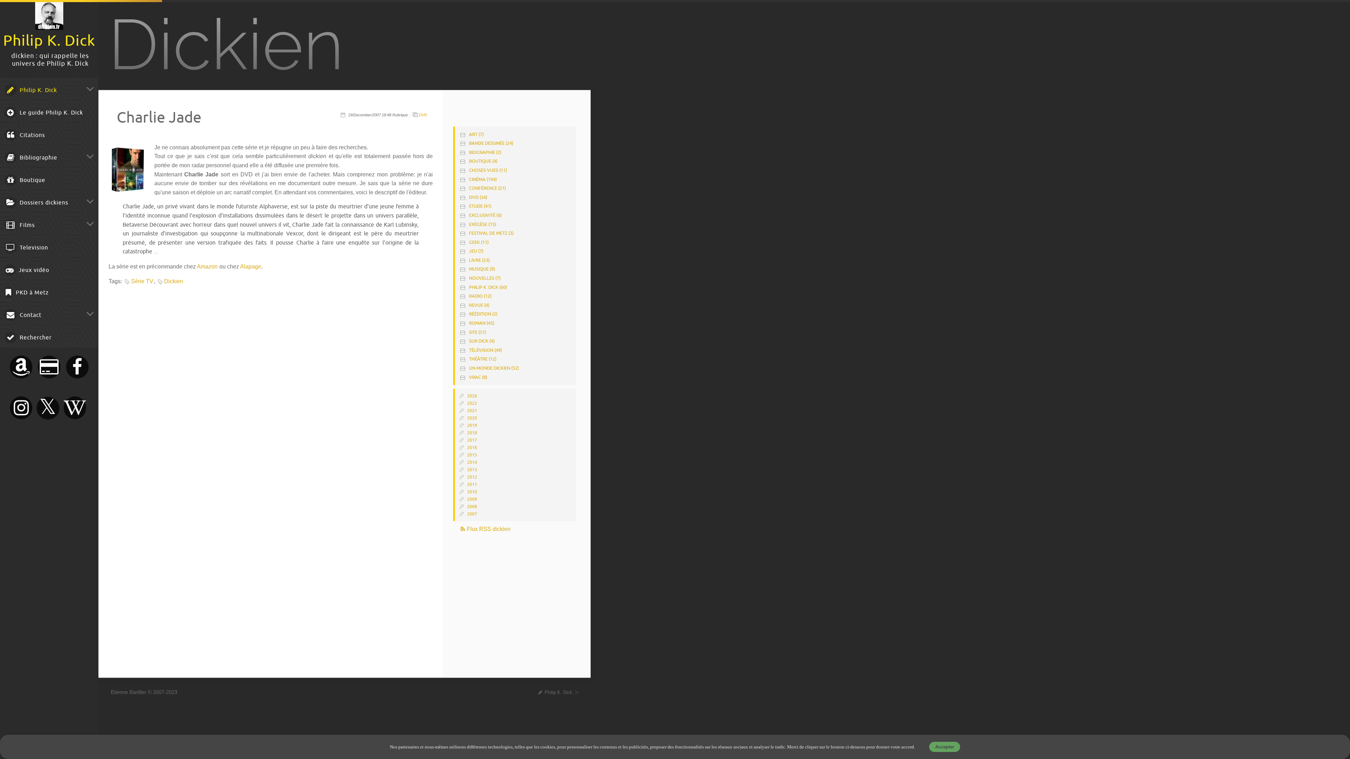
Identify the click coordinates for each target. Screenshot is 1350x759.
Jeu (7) (476, 251)
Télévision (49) (485, 350)
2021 (472, 411)
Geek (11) (479, 242)
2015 (472, 455)
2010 (472, 492)
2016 (472, 447)
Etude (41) (480, 206)
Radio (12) (480, 296)
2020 (472, 418)
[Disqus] (270, 384)
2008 (472, 507)
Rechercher (35, 337)
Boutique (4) (483, 161)
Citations (31, 135)
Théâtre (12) (482, 359)
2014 (472, 462)
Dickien (173, 281)
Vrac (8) (478, 377)
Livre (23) (479, 260)
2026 (472, 396)
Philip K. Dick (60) (488, 287)
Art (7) (476, 134)
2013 (472, 470)
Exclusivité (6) (485, 215)
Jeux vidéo (33, 270)
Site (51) (477, 332)
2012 (472, 477)
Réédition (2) (483, 314)
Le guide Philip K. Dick (50, 112)
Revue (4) (479, 305)
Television (33, 247)
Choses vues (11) (488, 170)
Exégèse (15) (482, 224)
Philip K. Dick (37, 90)
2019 (472, 425)
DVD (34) (478, 197)
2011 (472, 484)
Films (26, 225)
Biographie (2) (485, 152)
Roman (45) (481, 323)
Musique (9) (482, 269)
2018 (472, 433)
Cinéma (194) (483, 179)
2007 (472, 514)
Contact (29, 315)
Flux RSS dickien (487, 529)
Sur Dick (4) (482, 341)
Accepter (944, 747)
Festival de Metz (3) (491, 233)
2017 (472, 440)
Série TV (142, 281)
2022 (472, 403)
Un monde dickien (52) (494, 368)
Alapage (250, 267)
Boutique (31, 180)
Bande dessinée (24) (491, 143)
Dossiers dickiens (43, 202)
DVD (423, 115)
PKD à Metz (31, 292)
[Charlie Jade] (128, 190)
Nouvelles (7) (485, 278)
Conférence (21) (487, 188)
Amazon (207, 267)
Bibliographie (37, 157)
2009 (472, 499)
